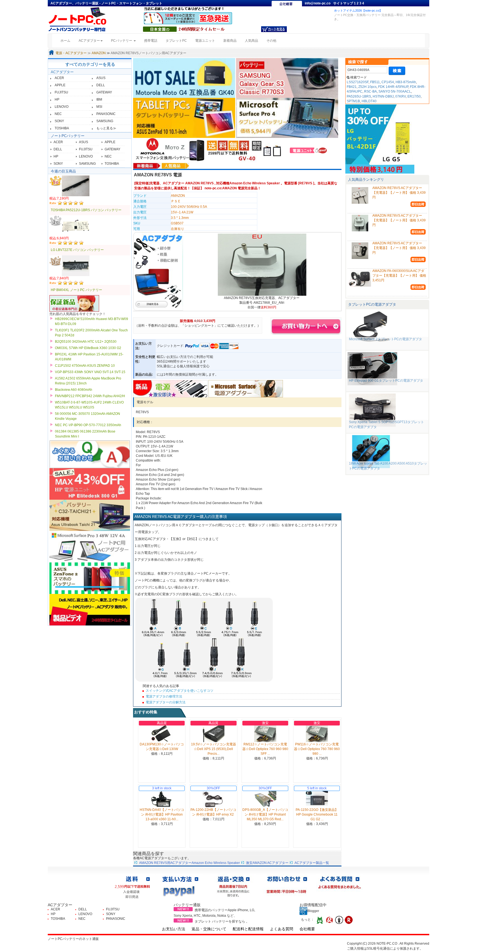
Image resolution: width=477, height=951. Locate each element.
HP (57, 99)
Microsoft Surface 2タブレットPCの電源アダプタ (385, 339)
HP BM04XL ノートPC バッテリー (76, 290)
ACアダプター (62, 72)
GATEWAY (104, 92)
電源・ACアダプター (71, 53)
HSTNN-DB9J (383, 96)
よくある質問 (281, 929)
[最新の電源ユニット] (309, 150)
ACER (59, 78)
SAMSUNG (104, 121)
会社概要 (307, 929)
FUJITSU (61, 92)
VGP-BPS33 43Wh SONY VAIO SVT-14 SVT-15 (90, 372)
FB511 (375, 82)
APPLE (60, 85)
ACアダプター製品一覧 (312, 863)
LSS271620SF (358, 82)
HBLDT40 (369, 101)
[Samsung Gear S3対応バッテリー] (287, 78)
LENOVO (61, 107)
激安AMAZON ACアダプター (267, 863)
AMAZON (99, 53)
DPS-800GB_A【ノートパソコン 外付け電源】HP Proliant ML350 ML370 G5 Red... (265, 814)
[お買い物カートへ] (274, 29)
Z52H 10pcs (367, 87)
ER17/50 (414, 96)
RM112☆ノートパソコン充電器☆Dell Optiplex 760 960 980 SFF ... (265, 749)
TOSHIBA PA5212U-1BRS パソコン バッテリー (86, 210)
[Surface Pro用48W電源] (245, 389)
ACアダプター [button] (89, 41)
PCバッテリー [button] (122, 41)
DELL (100, 85)
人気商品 (251, 41)
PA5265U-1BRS (359, 96)
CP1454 (387, 82)
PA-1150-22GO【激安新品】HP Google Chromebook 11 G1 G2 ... (317, 814)
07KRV (400, 96)
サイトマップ (343, 3)
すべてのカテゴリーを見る (90, 64)
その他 (271, 41)
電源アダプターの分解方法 (166, 702)
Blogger (313, 911)
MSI (99, 107)
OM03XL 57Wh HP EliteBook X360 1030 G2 (88, 348)
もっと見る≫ (106, 128)
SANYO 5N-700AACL (394, 91)
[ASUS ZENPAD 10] (184, 118)
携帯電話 (150, 41)
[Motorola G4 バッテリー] (184, 78)
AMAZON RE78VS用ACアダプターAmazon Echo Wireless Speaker (189, 863)
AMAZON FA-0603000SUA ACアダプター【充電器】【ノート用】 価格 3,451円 (399, 275)
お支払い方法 (173, 929)
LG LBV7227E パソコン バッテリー (77, 250)
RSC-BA (370, 91)
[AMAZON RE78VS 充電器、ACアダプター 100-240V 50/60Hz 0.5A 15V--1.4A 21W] (261, 264)
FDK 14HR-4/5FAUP (393, 87)
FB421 (352, 87)
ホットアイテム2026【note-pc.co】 (358, 10)
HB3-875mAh (406, 82)
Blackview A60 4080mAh (73, 390)
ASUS (100, 78)
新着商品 (230, 41)
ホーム (67, 40)
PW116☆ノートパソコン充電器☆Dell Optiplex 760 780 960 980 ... (317, 749)
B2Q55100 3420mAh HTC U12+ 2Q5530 (85, 342)
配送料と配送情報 (248, 929)
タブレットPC (176, 41)
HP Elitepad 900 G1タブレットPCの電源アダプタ (386, 381)
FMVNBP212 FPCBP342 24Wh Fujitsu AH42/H (90, 396)
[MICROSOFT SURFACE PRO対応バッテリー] (287, 118)
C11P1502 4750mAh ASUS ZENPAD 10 (85, 366)
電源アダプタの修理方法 (164, 696)
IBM (99, 99)
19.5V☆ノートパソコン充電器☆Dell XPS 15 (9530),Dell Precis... (213, 749)
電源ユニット (205, 41)
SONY (59, 121)
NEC (58, 114)
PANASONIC (106, 114)
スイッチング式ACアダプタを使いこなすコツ (179, 691)
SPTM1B (353, 101)
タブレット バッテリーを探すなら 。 (222, 921)
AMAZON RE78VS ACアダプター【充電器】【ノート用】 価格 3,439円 (399, 192)
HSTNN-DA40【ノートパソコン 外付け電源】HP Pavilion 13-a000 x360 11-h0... (162, 814)
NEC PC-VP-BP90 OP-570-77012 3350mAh (88, 425)
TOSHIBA (62, 128)
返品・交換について (209, 929)
